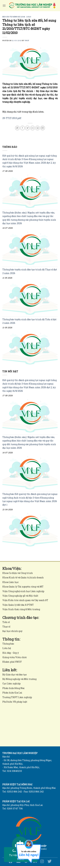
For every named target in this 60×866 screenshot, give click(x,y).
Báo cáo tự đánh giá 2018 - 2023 (16, 17)
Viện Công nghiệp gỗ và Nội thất (20, 595)
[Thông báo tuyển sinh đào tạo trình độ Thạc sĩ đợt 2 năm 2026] (30, 297)
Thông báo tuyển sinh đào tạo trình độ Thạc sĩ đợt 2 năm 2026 (29, 271)
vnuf (27, 40)
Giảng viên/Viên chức (14, 657)
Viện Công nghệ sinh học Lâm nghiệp (23, 591)
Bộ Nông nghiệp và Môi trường (19, 679)
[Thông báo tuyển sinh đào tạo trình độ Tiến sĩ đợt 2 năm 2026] (30, 347)
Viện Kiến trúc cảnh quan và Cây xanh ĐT (25, 600)
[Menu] (4, 5)
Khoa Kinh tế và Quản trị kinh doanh (23, 577)
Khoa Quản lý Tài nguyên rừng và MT (23, 586)
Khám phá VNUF (12, 661)
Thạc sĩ (6, 626)
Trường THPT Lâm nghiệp (17, 697)
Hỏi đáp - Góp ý (10, 652)
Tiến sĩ (6, 622)
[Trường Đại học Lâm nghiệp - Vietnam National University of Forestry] (32, 5)
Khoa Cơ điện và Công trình (17, 573)
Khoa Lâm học (10, 582)
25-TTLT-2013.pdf (11, 118)
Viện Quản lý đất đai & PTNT (18, 604)
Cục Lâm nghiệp (11, 683)
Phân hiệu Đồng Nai (13, 688)
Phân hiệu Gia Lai (12, 692)
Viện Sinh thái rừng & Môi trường (21, 609)
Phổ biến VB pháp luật (14, 701)
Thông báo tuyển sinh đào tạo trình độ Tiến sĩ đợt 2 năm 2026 (29, 321)
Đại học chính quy (12, 631)
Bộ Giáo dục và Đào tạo (14, 674)
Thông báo (8, 643)
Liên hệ (6, 648)
